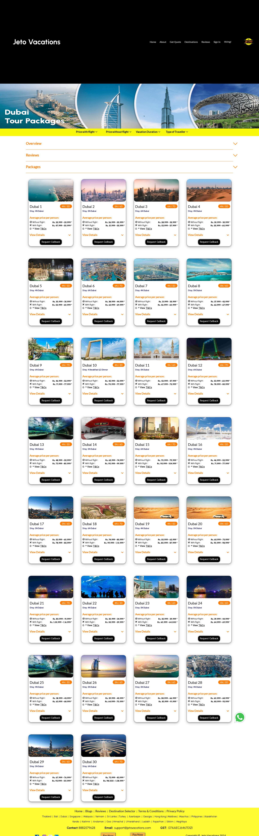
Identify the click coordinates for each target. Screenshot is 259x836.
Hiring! (227, 41)
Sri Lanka (112, 816)
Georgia (147, 816)
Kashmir (86, 821)
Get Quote (175, 41)
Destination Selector (122, 811)
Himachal (118, 821)
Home (153, 41)
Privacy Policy (176, 811)
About (163, 41)
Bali (56, 816)
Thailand (46, 816)
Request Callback (51, 242)
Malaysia (87, 816)
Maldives (172, 816)
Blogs (88, 811)
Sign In (217, 41)
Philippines (196, 816)
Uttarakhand (133, 821)
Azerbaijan (134, 816)
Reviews (205, 41)
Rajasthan (158, 821)
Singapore (75, 816)
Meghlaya (181, 821)
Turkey (122, 816)
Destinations (191, 41)
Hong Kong (160, 816)
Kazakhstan (211, 816)
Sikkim (170, 821)
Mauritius (184, 816)
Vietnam (99, 816)
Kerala (76, 821)
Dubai (64, 816)
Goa (109, 821)
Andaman (98, 821)
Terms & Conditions (151, 811)
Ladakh (146, 821)
